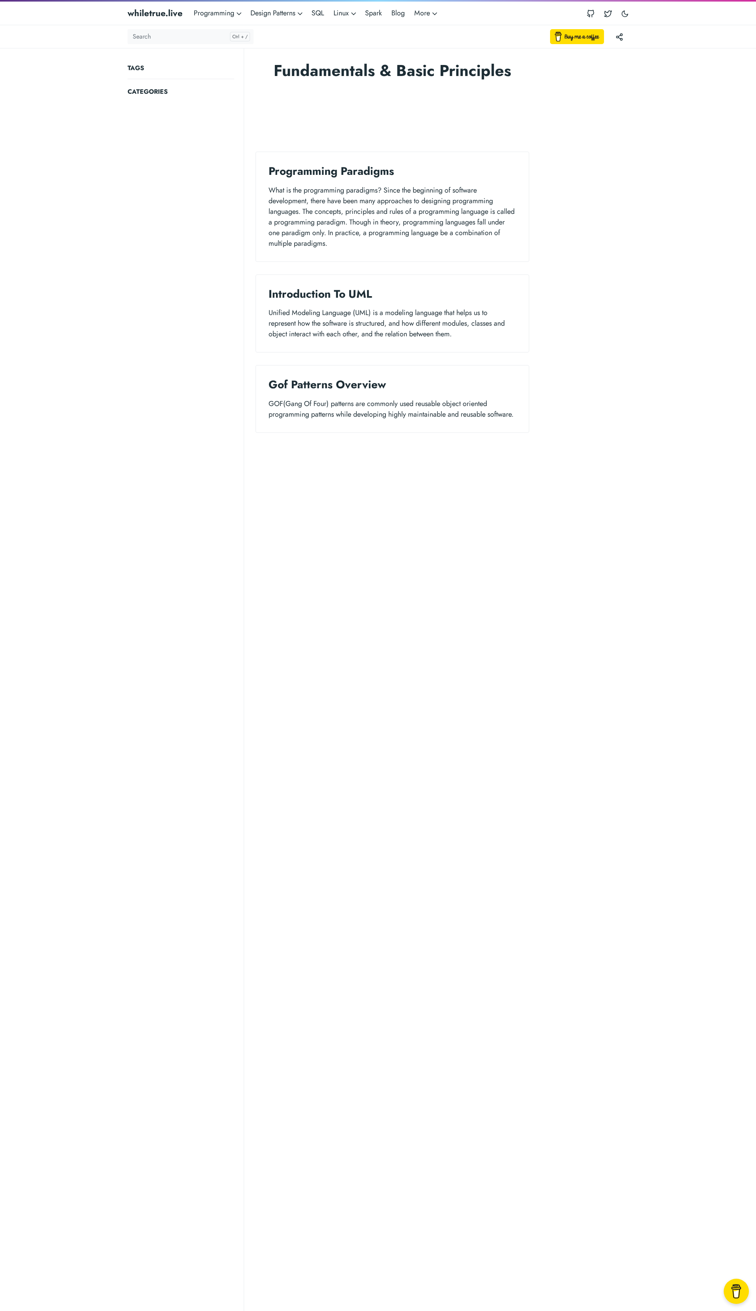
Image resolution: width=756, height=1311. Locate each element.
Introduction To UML (320, 294)
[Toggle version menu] (619, 36)
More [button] (423, 13)
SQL (317, 13)
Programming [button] (215, 13)
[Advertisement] (186, 218)
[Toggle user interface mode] (625, 13)
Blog (398, 13)
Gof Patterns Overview (327, 384)
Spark (373, 13)
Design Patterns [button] (273, 13)
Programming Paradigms (331, 171)
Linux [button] (342, 13)
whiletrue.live (155, 13)
